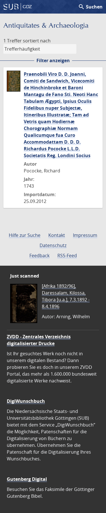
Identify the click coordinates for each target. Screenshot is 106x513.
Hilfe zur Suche (24, 235)
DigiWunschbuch (26, 401)
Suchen (90, 6)
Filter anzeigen (53, 60)
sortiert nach (37, 41)
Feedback (39, 255)
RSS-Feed (67, 255)
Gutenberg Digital (27, 479)
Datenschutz (53, 245)
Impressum (85, 235)
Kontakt (56, 235)
